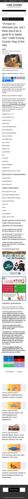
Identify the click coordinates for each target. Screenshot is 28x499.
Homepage (21, 1)
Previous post (10, 371)
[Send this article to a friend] (9, 362)
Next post (19, 371)
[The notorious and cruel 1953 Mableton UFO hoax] (14, 450)
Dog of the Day (6, 53)
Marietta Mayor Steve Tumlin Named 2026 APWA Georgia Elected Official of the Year (13, 437)
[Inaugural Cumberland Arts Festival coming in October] (14, 390)
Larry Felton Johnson (12, 73)
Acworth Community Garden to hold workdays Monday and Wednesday (13, 475)
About (5, 1)
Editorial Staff (13, 1)
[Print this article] (19, 362)
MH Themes (22, 497)
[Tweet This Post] (19, 357)
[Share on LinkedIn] (9, 360)
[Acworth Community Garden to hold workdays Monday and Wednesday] (14, 468)
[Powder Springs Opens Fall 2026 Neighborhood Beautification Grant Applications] (14, 408)
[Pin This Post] (19, 360)
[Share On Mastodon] (19, 365)
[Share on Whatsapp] (9, 365)
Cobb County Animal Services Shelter (11, 51)
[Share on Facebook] (9, 357)
